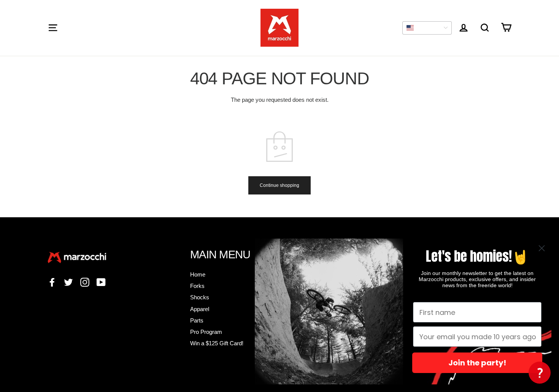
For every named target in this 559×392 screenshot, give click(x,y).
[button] (540, 373)
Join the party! (477, 362)
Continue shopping (279, 185)
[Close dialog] (541, 248)
